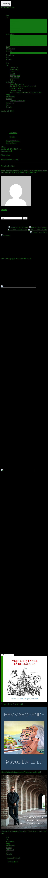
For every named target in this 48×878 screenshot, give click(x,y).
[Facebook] (8, 868)
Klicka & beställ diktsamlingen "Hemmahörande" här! (21, 772)
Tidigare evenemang (17, 53)
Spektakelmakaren (17, 36)
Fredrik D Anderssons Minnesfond (23, 38)
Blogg (8, 47)
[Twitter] (8, 872)
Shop (7, 57)
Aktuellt (9, 51)
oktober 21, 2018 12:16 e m (11, 149)
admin (3, 147)
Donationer (10, 55)
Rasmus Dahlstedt (7, 7)
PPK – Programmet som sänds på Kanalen (25, 45)
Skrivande (14, 20)
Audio (12, 24)
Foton (12, 32)
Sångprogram (15, 28)
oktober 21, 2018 (7, 111)
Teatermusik (14, 30)
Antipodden (10, 34)
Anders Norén (13, 862)
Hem (7, 15)
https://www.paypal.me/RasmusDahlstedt (16, 259)
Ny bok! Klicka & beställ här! (12, 704)
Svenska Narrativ (16, 40)
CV (7, 17)
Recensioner (10, 49)
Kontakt (9, 59)
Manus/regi (14, 22)
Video (12, 26)
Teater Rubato (15, 43)
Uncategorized (6, 151)
